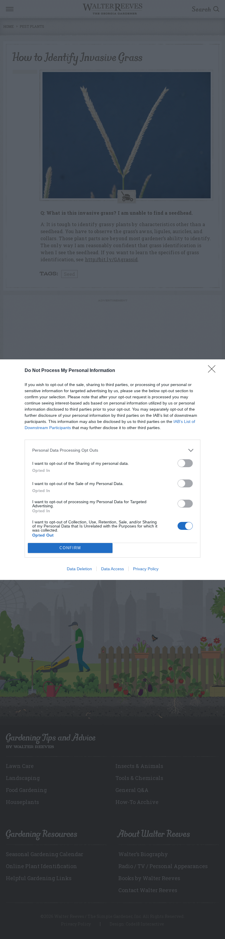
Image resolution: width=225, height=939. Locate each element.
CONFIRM (70, 548)
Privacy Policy (145, 568)
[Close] (213, 370)
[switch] (185, 463)
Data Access (112, 568)
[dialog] (112, 469)
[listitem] (112, 450)
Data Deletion (79, 568)
